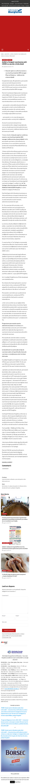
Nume (4, 615)
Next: (14, 486)
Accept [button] (12, 782)
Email (17, 615)
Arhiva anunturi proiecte (14, 5)
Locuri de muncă (18, 3)
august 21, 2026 (6, 523)
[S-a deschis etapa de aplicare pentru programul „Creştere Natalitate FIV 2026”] (15, 562)
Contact (27, 5)
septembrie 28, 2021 (7, 66)
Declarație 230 (5, 5)
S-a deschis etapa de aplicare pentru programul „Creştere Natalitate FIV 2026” (14, 575)
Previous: (14, 479)
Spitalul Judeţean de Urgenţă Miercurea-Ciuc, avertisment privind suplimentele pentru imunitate (15, 547)
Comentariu (5, 595)
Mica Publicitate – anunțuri (8, 3)
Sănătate (4, 60)
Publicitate (25, 3)
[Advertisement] (15, 31)
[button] (2, 49)
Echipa (22, 5)
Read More (17, 782)
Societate (10, 60)
